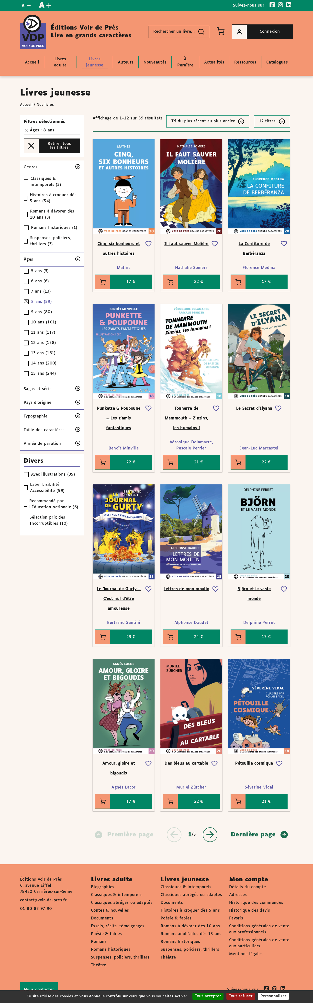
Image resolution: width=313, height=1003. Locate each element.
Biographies (102, 887)
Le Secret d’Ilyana (254, 408)
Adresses (238, 895)
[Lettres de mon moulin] (191, 531)
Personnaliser (273, 996)
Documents (102, 918)
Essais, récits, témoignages (117, 926)
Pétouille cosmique (254, 763)
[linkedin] (289, 5)
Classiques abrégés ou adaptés (121, 903)
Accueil (26, 105)
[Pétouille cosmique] (259, 706)
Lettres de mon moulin (186, 589)
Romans (99, 942)
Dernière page (253, 835)
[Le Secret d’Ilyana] (259, 351)
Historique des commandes (256, 903)
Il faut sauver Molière (186, 244)
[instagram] (280, 5)
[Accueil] (33, 32)
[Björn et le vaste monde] (259, 531)
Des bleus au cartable (186, 763)
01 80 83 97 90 (36, 909)
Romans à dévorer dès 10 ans (190, 926)
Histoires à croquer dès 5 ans (190, 910)
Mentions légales (246, 954)
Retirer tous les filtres (59, 146)
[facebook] (272, 5)
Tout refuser (241, 996)
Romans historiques (110, 950)
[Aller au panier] (220, 31)
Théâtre (98, 965)
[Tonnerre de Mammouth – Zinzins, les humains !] (191, 351)
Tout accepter (208, 996)
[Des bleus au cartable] (191, 706)
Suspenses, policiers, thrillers (120, 957)
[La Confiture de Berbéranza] (259, 186)
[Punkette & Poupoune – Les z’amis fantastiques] (124, 351)
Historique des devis (249, 910)
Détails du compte (247, 887)
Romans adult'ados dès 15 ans (191, 934)
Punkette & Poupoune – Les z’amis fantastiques (119, 418)
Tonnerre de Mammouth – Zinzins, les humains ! (186, 418)
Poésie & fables (106, 934)
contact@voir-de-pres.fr (43, 900)
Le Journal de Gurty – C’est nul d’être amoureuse (119, 599)
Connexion (270, 32)
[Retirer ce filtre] (26, 130)
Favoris (236, 918)
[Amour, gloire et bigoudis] (124, 706)
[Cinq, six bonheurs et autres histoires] (124, 186)
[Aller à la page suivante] (210, 834)
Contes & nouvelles (110, 910)
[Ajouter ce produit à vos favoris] (148, 243)
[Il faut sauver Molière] (191, 186)
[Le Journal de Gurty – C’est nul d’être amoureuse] (124, 531)
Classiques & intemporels (116, 895)
